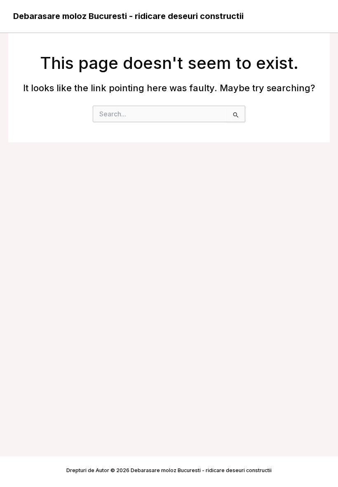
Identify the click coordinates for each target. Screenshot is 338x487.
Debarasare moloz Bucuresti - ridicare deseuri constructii (128, 16)
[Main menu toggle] (316, 16)
